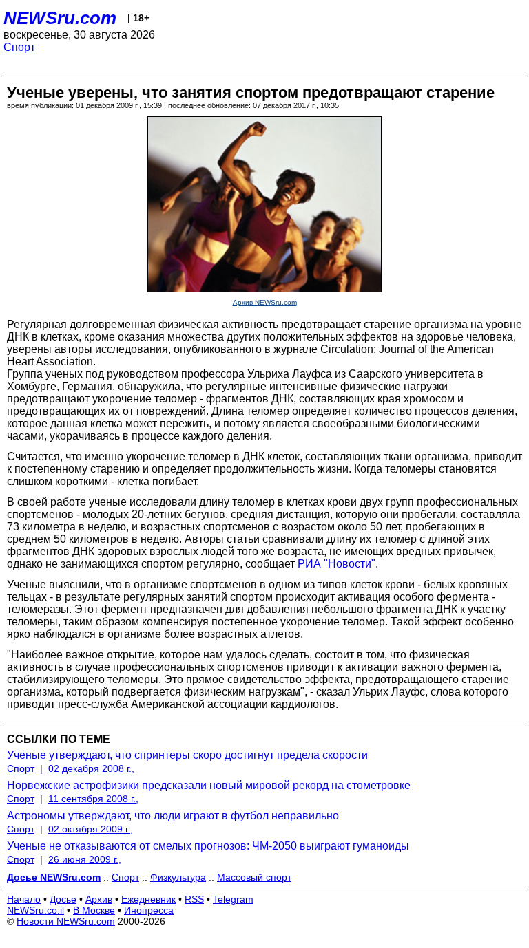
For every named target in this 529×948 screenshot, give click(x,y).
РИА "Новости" (336, 564)
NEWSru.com (59, 18)
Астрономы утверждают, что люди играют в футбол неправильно (173, 815)
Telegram (233, 899)
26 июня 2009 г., (84, 859)
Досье (63, 899)
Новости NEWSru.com (66, 921)
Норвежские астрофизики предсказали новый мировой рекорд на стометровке (209, 785)
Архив (98, 899)
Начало (24, 899)
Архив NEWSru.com (265, 302)
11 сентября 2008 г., (93, 798)
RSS (194, 899)
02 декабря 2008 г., (91, 768)
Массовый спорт (254, 877)
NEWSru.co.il (35, 910)
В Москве (94, 910)
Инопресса (149, 910)
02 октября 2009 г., (90, 828)
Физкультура (178, 877)
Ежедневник (148, 899)
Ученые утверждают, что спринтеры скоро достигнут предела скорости (187, 755)
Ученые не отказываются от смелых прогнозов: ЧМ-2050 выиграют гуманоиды (208, 846)
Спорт (19, 47)
